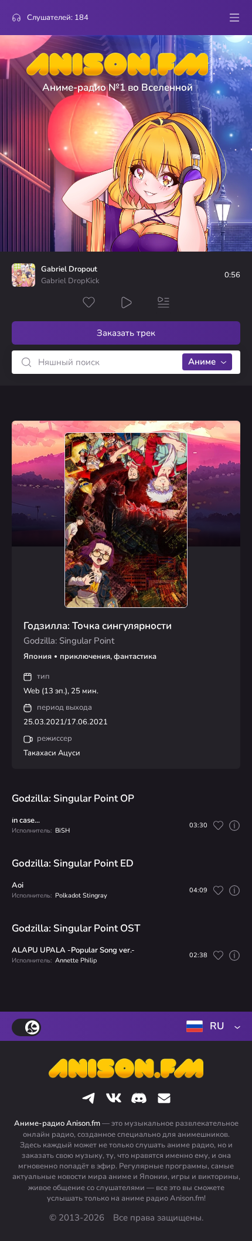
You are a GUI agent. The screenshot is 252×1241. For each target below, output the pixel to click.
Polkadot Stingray (81, 895)
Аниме (202, 361)
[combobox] (211, 1026)
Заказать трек (126, 333)
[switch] (26, 1027)
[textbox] (211, 1026)
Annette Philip (76, 960)
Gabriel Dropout (69, 269)
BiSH (62, 830)
